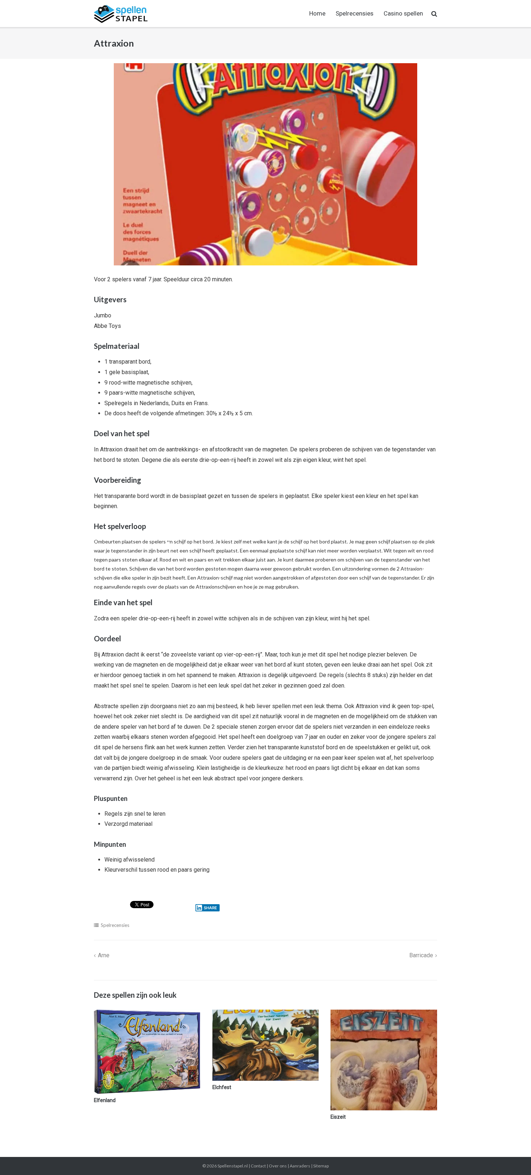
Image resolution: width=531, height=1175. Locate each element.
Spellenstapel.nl (232, 1166)
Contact (258, 1166)
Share (210, 907)
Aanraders (300, 1166)
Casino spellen (403, 13)
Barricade (421, 955)
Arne (103, 955)
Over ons (278, 1166)
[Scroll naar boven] (513, 1157)
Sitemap (321, 1166)
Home (317, 13)
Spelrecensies (355, 13)
